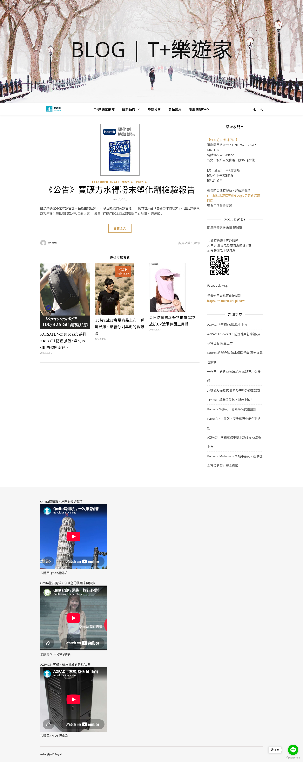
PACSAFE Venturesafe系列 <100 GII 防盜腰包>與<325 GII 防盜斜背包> (63, 341)
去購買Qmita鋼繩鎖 (53, 573)
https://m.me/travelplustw (226, 301)
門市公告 (142, 182)
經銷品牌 (128, 109)
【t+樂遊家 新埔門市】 (223, 140)
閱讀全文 (120, 228)
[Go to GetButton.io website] (293, 757)
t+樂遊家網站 (104, 109)
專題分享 (154, 109)
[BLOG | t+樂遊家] (53, 109)
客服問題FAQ (199, 109)
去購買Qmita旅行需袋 (55, 654)
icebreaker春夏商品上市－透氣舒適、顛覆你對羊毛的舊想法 (119, 327)
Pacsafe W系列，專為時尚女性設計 (231, 409)
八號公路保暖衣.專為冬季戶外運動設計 (233, 390)
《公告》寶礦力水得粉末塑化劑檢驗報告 (120, 189)
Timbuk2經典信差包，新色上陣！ (230, 400)
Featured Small (106, 182)
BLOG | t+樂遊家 (152, 49)
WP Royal (56, 754)
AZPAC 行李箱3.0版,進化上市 (227, 324)
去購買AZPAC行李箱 (54, 736)
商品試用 (175, 109)
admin (52, 243)
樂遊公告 (128, 182)
